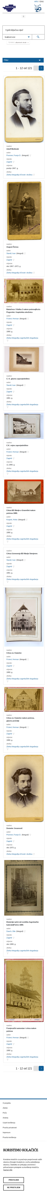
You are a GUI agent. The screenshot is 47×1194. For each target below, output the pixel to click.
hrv (36, 2)
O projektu (7, 1103)
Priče (5, 1113)
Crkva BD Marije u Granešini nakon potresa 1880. (20, 511)
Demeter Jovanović (14, 828)
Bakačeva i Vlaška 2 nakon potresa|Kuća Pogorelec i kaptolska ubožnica (23, 310)
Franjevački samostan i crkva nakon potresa (21, 1029)
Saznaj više (7, 1170)
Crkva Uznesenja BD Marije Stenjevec (22, 554)
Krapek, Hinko (11, 520)
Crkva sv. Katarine (14, 653)
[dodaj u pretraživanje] (30, 155)
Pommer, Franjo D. (13, 155)
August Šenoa (12, 247)
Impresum (6, 1132)
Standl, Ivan (11, 253)
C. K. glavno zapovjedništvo (18, 379)
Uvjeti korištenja (9, 1123)
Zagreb (9, 162)
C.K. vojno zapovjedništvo (17, 445)
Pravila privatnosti (10, 1128)
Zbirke (5, 1108)
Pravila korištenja (9, 1137)
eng (42, 2)
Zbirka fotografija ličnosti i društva (19, 175)
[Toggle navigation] (23, 16)
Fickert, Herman (12, 319)
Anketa (5, 1118)
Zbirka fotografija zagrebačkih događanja (22, 338)
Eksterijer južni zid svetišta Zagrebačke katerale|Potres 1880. (22, 923)
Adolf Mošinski (12, 149)
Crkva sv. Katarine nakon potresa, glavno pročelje (20, 719)
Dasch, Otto (11, 931)
